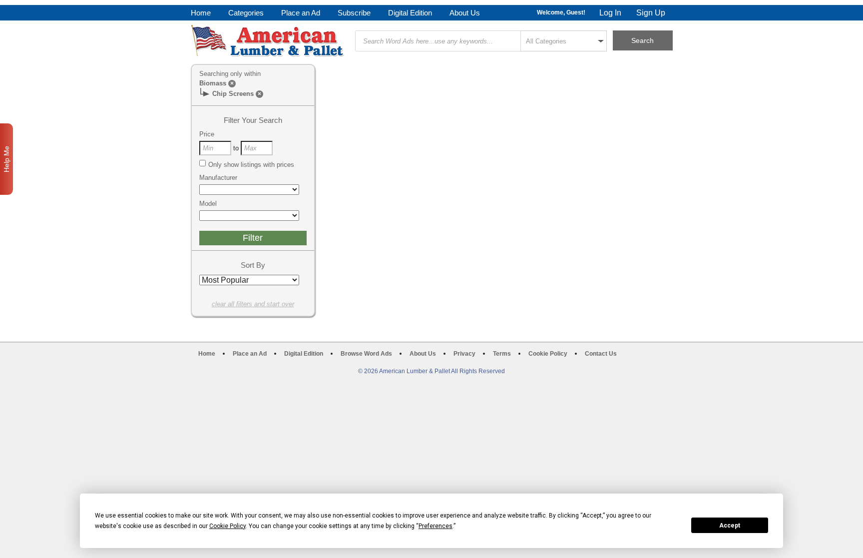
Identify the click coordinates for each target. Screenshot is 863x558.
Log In (610, 12)
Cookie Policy (547, 353)
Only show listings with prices (251, 164)
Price (206, 134)
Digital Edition (410, 12)
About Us (464, 12)
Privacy (464, 353)
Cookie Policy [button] (227, 526)
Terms (502, 353)
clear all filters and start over (253, 304)
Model (208, 203)
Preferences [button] (435, 526)
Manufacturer (218, 177)
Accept (729, 525)
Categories (246, 12)
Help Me (6, 159)
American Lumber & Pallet (269, 41)
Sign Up (650, 12)
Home (201, 12)
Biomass (212, 83)
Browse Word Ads (366, 353)
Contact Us (601, 353)
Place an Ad (300, 12)
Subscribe (354, 12)
